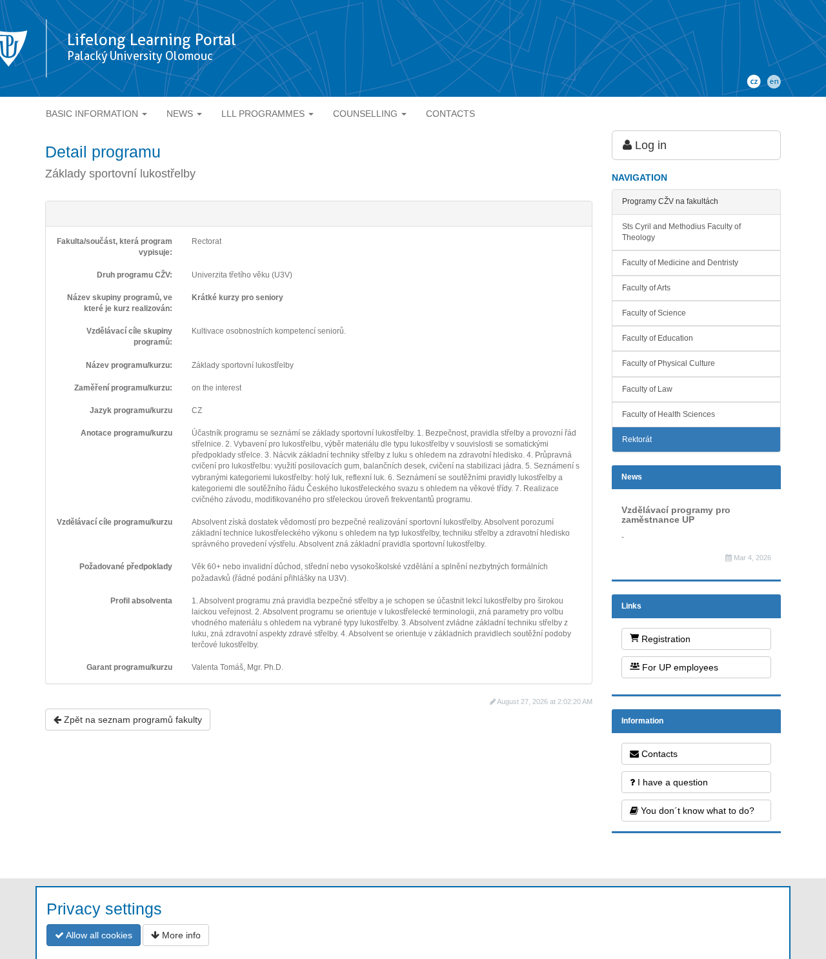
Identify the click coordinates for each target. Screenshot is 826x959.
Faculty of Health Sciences (668, 414)
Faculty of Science (654, 313)
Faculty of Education (657, 338)
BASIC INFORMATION (93, 113)
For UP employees (679, 667)
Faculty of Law (647, 389)
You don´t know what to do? (696, 810)
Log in (649, 145)
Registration (664, 639)
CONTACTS (450, 113)
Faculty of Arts (646, 287)
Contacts (658, 754)
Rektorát (637, 439)
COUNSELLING (366, 113)
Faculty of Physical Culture (668, 363)
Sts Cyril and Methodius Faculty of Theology (681, 232)
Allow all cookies (98, 935)
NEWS (181, 113)
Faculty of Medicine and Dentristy (680, 262)
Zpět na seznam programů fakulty (131, 719)
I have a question (671, 782)
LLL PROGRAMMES (264, 113)
